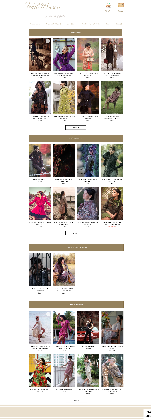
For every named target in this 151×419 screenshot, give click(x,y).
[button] (75, 32)
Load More (76, 127)
